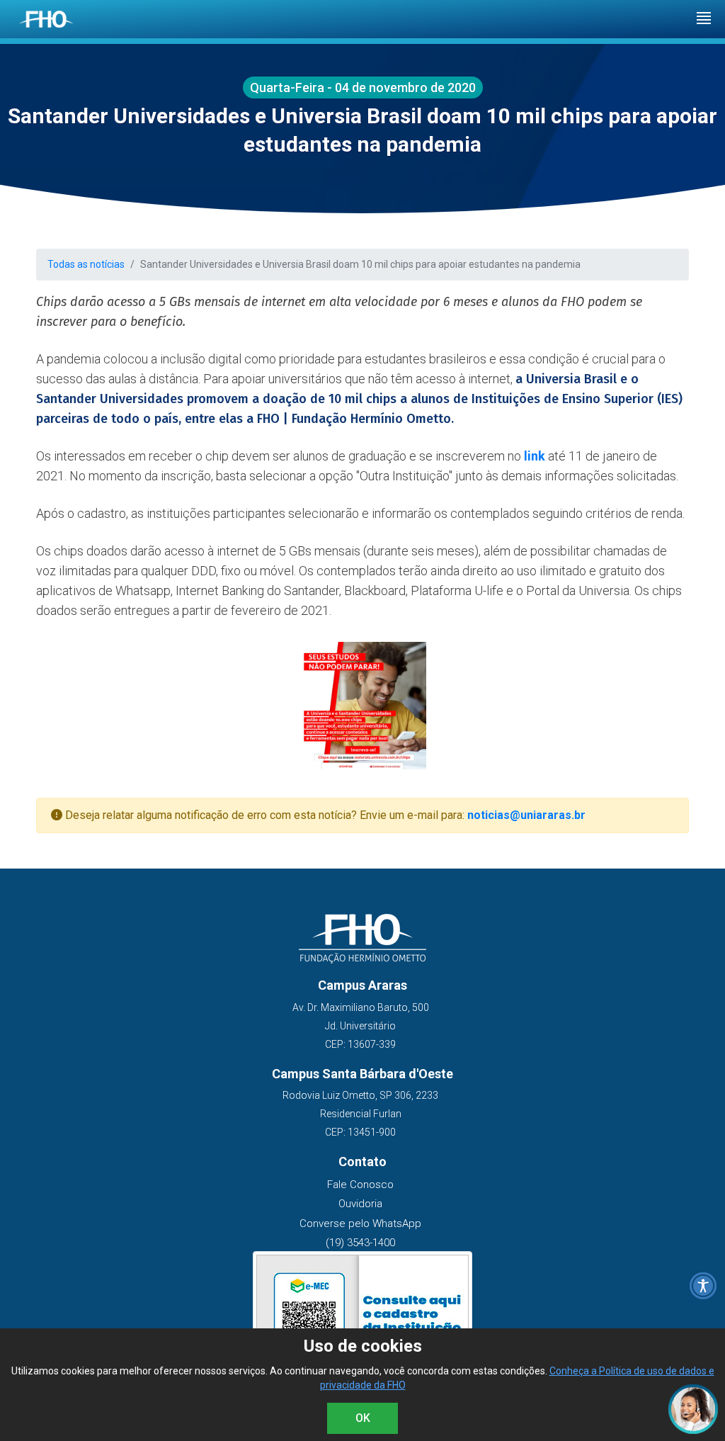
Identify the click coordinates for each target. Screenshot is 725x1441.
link (534, 455)
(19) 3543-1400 (360, 1242)
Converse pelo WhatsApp (360, 1223)
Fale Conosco (360, 1184)
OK (362, 1418)
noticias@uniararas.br (526, 815)
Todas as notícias (86, 264)
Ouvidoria (360, 1203)
